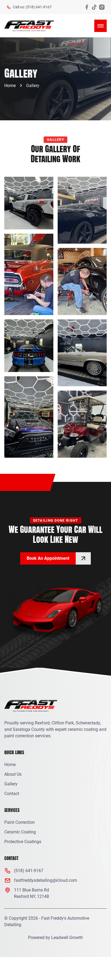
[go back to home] (30, 706)
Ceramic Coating (20, 832)
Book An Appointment (48, 558)
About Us (13, 774)
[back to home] (29, 25)
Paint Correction (19, 822)
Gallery (32, 85)
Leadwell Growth (67, 937)
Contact (11, 793)
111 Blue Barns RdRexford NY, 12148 (31, 893)
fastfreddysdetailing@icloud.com (45, 880)
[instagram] (102, 7)
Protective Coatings (22, 841)
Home (10, 85)
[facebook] (86, 7)
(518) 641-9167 (28, 870)
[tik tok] (94, 7)
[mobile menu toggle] (100, 26)
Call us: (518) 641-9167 (32, 7)
